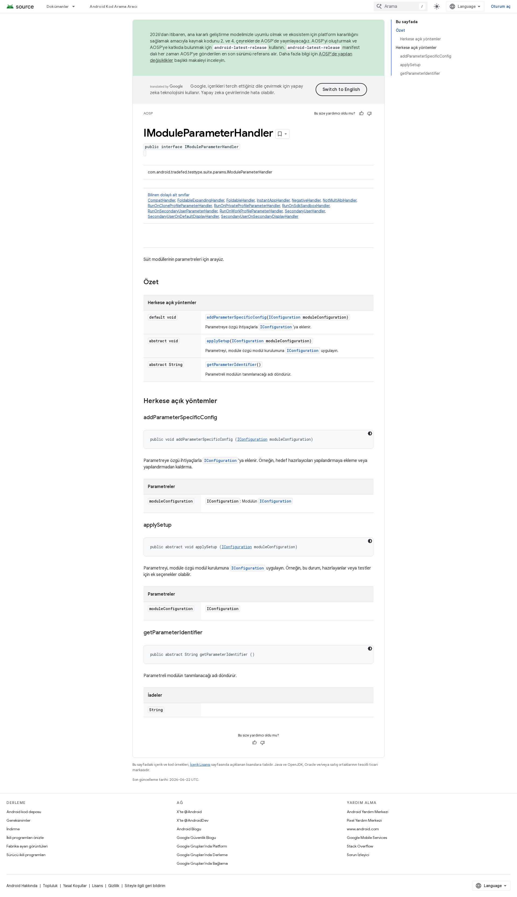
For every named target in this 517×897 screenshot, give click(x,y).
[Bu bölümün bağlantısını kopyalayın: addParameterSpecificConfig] (222, 418)
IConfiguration (285, 317)
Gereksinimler (18, 820)
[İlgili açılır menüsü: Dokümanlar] (76, 6)
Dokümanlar (58, 6)
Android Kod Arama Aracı (113, 6)
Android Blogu (189, 829)
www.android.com (363, 829)
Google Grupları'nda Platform (202, 846)
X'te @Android (189, 811)
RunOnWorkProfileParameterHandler (251, 211)
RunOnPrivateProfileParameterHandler (247, 205)
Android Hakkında (21, 886)
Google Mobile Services (367, 837)
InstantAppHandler (273, 200)
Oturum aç (501, 6)
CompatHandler (161, 200)
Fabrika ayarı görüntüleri (27, 846)
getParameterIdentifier (232, 364)
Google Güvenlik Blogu (196, 837)
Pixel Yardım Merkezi (364, 820)
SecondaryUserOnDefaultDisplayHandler (183, 216)
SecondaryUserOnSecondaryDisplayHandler (259, 216)
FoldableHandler (240, 200)
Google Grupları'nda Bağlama (202, 863)
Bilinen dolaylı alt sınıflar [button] (253, 206)
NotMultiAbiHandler (340, 200)
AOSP (148, 113)
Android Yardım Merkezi (367, 811)
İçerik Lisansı (200, 764)
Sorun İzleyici (358, 854)
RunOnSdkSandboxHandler (306, 205)
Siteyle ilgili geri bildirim (145, 886)
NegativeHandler (306, 200)
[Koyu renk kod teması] (370, 433)
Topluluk (50, 886)
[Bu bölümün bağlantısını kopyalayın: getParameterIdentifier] (207, 633)
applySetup (218, 340)
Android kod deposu (23, 811)
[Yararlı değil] (369, 113)
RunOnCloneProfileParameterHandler (180, 205)
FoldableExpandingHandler (200, 200)
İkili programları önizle (25, 837)
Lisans (97, 886)
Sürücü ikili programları (26, 854)
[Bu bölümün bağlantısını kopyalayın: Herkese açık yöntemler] (222, 401)
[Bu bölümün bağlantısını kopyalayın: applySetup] (177, 525)
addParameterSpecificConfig (237, 317)
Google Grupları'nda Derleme (202, 854)
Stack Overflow (360, 846)
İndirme (13, 829)
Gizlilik (113, 886)
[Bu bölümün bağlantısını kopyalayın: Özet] (164, 282)
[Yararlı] (361, 113)
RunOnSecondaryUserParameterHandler (183, 211)
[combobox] (401, 6)
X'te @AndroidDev (192, 820)
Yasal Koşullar (75, 886)
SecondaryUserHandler (305, 211)
